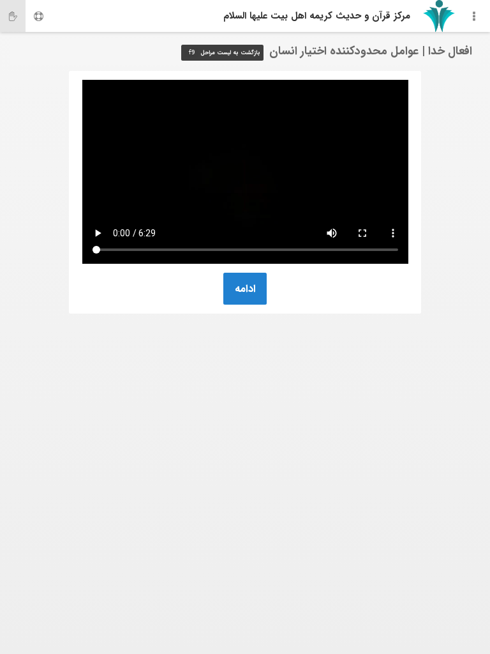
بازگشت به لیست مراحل (224, 53)
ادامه (245, 289)
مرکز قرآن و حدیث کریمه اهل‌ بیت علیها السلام (316, 16)
